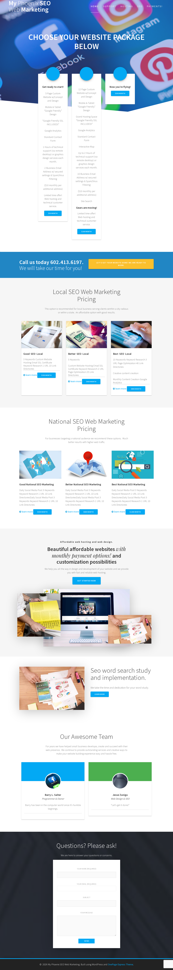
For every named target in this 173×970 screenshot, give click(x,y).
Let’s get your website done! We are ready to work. (121, 263)
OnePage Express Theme (120, 964)
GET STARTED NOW (86, 580)
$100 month (86, 232)
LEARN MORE (100, 694)
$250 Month (46, 375)
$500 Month (42, 512)
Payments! (155, 6)
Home (95, 6)
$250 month (120, 93)
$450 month (91, 382)
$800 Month (136, 389)
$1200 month (135, 512)
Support (109, 6)
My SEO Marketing (30, 6)
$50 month (53, 213)
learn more (31, 374)
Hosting (126, 6)
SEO (140, 6)
